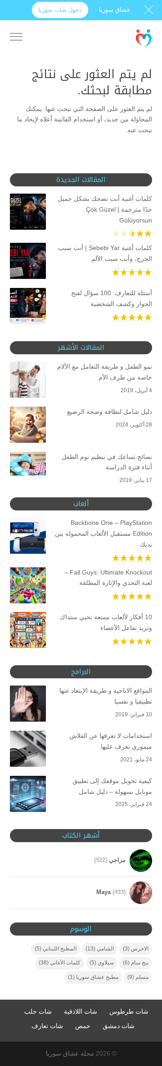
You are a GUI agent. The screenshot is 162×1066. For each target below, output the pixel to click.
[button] (151, 1006)
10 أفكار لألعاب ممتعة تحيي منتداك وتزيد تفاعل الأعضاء (106, 622)
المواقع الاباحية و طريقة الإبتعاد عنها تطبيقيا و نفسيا (105, 696)
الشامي (100, 948)
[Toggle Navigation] (16, 38)
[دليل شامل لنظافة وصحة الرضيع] (28, 426)
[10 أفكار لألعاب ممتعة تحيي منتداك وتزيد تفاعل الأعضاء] (28, 632)
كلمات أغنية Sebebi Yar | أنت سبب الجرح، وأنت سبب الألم (105, 253)
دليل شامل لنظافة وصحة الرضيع (109, 411)
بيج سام (135, 962)
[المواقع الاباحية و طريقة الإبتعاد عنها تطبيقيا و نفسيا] (28, 705)
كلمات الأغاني (60, 962)
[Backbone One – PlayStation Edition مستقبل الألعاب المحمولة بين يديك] (28, 537)
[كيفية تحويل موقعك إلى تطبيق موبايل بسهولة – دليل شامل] (28, 796)
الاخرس (135, 948)
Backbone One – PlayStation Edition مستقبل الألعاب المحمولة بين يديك (103, 533)
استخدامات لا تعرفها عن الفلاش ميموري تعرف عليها (110, 741)
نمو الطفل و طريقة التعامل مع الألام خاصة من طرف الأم (104, 372)
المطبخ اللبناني (55, 948)
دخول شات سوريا (60, 9)
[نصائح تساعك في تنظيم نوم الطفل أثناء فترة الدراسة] (28, 465)
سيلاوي (102, 962)
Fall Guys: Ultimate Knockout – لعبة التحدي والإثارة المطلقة (108, 578)
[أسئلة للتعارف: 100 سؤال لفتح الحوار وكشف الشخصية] (28, 308)
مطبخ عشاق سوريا (93, 977)
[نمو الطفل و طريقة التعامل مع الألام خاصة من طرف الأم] (28, 381)
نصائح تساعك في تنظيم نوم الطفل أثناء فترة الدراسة (107, 462)
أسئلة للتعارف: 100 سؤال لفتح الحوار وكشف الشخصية (111, 298)
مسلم (137, 977)
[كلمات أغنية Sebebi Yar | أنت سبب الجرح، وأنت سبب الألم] (28, 263)
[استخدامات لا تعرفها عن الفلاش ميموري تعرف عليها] (28, 750)
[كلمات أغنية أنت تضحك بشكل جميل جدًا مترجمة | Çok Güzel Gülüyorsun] (28, 213)
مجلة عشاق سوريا (70, 1053)
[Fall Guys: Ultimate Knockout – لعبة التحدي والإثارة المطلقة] (28, 587)
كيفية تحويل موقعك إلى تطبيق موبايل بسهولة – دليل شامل (112, 786)
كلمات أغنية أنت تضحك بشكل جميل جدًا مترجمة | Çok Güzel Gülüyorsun (105, 209)
